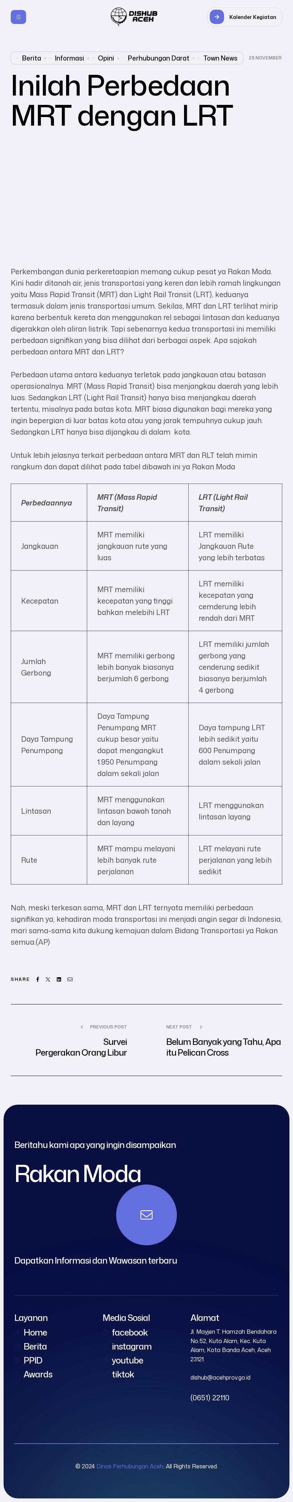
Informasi (69, 58)
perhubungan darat (158, 58)
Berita (31, 58)
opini (106, 58)
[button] (244, 16)
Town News (220, 58)
